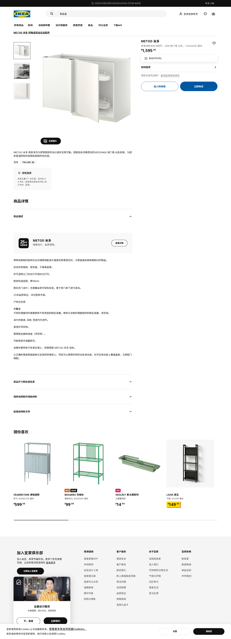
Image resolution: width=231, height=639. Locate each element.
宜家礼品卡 (122, 604)
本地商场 (88, 564)
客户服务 (121, 564)
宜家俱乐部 (90, 576)
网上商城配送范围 (126, 576)
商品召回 (186, 570)
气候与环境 (155, 576)
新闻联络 (186, 564)
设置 (175, 631)
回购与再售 (90, 599)
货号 (16, 162)
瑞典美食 (88, 587)
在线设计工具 (91, 570)
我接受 (209, 631)
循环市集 (88, 593)
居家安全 (121, 558)
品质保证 (121, 593)
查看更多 (50, 562)
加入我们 (153, 564)
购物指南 (121, 599)
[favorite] (214, 43)
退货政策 (121, 587)
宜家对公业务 (91, 581)
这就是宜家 (155, 558)
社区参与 (153, 581)
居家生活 (153, 587)
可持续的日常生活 (158, 570)
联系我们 (121, 570)
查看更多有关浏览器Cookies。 (68, 629)
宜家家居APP (91, 558)
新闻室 (185, 558)
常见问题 (121, 581)
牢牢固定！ (187, 576)
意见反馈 (153, 593)
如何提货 (146, 67)
